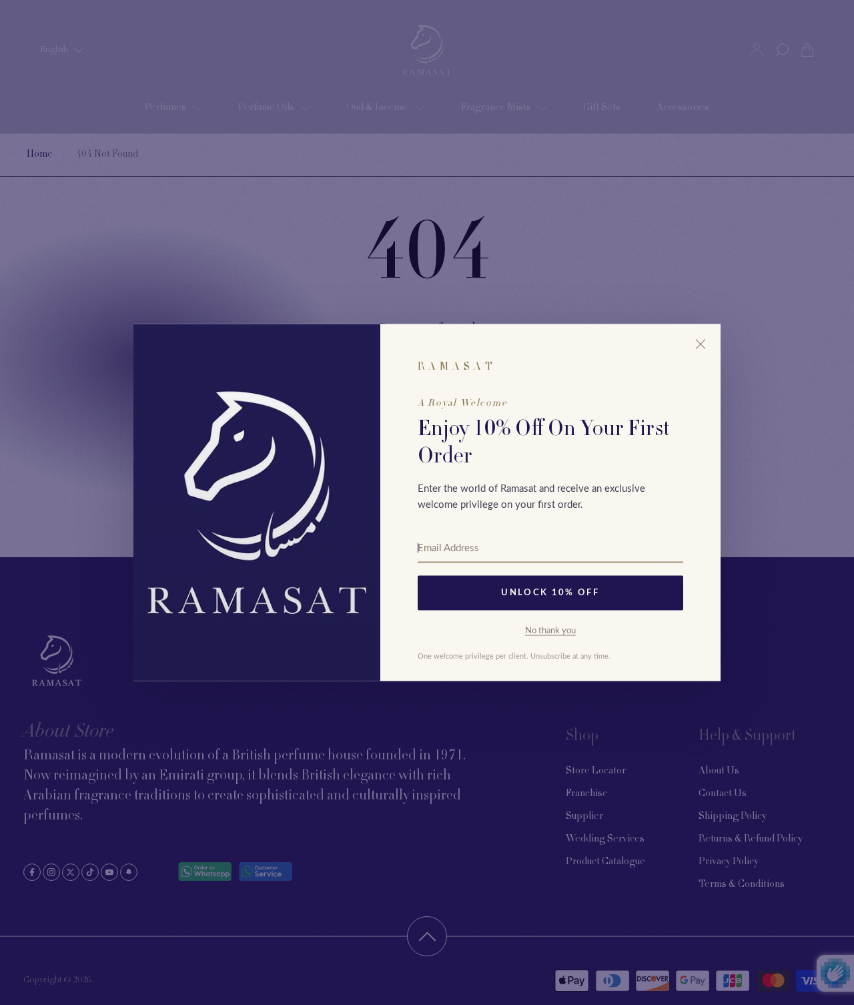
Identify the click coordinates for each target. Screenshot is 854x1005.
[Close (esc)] (700, 344)
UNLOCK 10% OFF (550, 593)
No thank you (550, 630)
